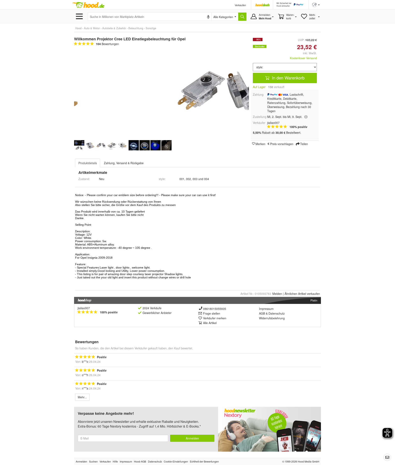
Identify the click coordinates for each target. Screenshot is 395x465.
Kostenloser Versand (303, 58)
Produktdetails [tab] (87, 163)
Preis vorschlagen (281, 143)
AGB (262, 313)
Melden (277, 294)
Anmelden (192, 438)
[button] (316, 4)
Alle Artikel (210, 323)
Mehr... (82, 397)
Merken (260, 143)
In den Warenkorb (287, 78)
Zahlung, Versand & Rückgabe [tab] (124, 163)
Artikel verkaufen (302, 294)
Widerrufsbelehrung (272, 318)
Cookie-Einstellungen (176, 461)
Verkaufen (240, 5)
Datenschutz (276, 313)
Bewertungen (107, 44)
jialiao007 (84, 308)
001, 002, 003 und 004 (194, 179)
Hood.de (88, 5)
